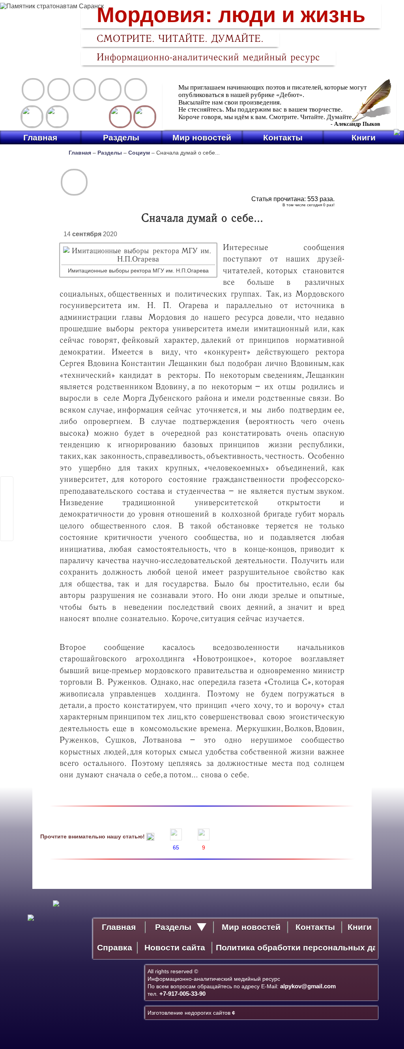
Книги (364, 137)
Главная (40, 137)
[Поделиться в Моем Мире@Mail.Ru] (7, 504)
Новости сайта (174, 947)
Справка (114, 947)
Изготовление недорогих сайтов (191, 1013)
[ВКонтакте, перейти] (57, 116)
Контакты (283, 137)
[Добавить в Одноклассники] (7, 524)
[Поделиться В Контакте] (7, 534)
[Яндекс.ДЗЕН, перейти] (32, 116)
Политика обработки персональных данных (295, 947)
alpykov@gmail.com (308, 986)
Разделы (121, 137)
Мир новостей (201, 137)
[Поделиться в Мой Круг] (7, 514)
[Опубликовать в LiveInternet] (7, 483)
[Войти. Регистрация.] (144, 116)
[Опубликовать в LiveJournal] (7, 493)
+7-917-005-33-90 (182, 993)
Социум (139, 152)
